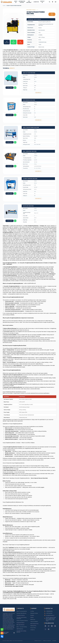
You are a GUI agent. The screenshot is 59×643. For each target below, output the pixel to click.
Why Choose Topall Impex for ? (16, 544)
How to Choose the (13, 463)
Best (35, 262)
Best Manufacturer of (26, 225)
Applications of (12, 423)
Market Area (32, 619)
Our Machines (29, 2)
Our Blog (32, 611)
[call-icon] (2, 636)
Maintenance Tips (13, 502)
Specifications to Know (14, 391)
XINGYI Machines (20, 628)
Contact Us (42, 2)
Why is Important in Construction (18, 317)
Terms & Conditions (34, 621)
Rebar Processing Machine (22, 611)
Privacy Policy (33, 627)
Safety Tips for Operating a (16, 478)
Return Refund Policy (34, 623)
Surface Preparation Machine (22, 620)
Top (35, 591)
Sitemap (31, 617)
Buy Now (52, 14)
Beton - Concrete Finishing (22, 626)
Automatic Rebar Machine (21, 613)
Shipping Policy (33, 625)
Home (4, 5)
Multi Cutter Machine (20, 624)
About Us (15, 2)
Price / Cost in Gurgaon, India (16, 575)
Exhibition (36, 1)
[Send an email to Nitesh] (55, 2)
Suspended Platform (20, 622)
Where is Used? (13, 297)
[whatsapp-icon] (2, 629)
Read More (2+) (38, 171)
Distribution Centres (22, 2)
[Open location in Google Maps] (52, 2)
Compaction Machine (21, 615)
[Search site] (49, 2)
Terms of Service (47, 640)
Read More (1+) (38, 92)
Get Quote (10, 87)
